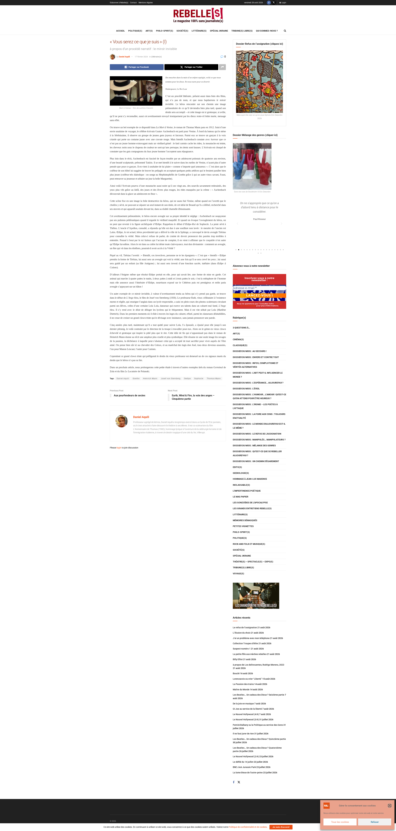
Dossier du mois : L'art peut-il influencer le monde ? (258, 375)
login (119, 447)
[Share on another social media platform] (222, 67)
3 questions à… (241, 327)
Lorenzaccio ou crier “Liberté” (247, 679)
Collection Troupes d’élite (245, 643)
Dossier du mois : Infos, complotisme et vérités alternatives (255, 365)
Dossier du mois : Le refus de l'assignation (257, 434)
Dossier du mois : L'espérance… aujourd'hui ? (258, 382)
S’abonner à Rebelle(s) (119, 3)
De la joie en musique (243, 703)
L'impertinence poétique (247, 491)
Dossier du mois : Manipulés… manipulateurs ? (259, 439)
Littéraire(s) (199, 31)
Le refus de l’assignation (245, 627)
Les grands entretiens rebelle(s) (252, 508)
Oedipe (187, 378)
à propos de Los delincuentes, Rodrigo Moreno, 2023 (258, 665)
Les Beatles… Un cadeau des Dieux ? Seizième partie (258, 695)
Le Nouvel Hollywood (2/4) (246, 756)
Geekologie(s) (241, 473)
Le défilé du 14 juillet (243, 762)
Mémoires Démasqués (245, 520)
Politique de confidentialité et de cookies (248, 827)
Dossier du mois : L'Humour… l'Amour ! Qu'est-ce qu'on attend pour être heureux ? (259, 396)
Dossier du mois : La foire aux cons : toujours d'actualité (259, 416)
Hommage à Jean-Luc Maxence (250, 479)
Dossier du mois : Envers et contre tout (256, 357)
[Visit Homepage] (198, 16)
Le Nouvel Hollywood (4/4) (246, 714)
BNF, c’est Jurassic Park (244, 767)
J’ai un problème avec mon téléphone (251, 638)
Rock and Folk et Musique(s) (249, 544)
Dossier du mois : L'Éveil (246, 388)
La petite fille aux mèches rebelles (250, 654)
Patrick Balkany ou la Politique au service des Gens (258, 725)
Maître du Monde (241, 689)
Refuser (375, 822)
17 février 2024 (141, 57)
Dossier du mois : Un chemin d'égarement (256, 461)
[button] (389, 805)
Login (283, 3)
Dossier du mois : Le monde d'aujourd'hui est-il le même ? (259, 426)
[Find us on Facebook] (269, 2)
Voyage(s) (238, 573)
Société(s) (182, 31)
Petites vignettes (243, 526)
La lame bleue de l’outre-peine (248, 772)
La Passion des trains (243, 684)
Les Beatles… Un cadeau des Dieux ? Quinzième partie (259, 739)
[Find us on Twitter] (274, 2)
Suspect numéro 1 (241, 648)
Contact (133, 3)
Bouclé (236, 673)
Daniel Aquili (124, 57)
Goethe (136, 378)
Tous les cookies (340, 822)
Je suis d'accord (281, 827)
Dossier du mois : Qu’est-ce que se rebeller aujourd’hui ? (257, 453)
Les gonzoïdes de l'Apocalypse (250, 502)
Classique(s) (240, 345)
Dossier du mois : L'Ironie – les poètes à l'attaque (255, 406)
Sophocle (198, 378)
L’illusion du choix (241, 633)
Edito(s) (237, 467)
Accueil (120, 31)
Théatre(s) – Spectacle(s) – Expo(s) (253, 561)
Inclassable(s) (241, 485)
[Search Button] (285, 31)
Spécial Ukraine (219, 31)
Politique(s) (135, 31)
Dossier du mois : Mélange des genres (254, 445)
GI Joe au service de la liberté (247, 709)
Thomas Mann (214, 378)
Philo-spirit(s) (164, 31)
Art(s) (149, 31)
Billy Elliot (238, 659)
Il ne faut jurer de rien (243, 733)
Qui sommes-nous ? (267, 31)
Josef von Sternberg (171, 378)
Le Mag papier (240, 496)
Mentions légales (146, 3)
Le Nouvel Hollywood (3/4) (246, 719)
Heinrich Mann (150, 378)
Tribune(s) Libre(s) (242, 31)
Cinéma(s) (238, 339)
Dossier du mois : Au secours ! (250, 351)
